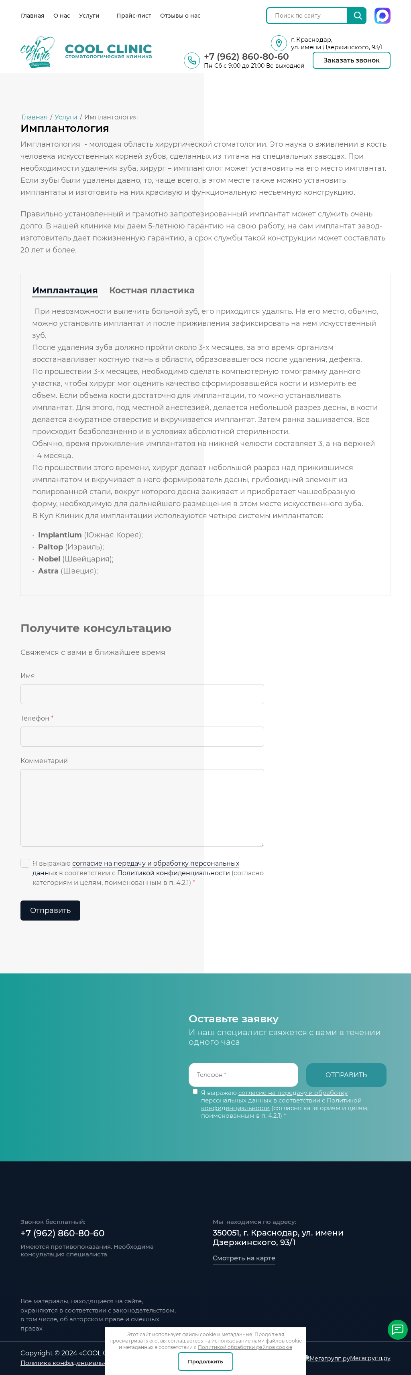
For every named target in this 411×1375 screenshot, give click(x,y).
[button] (352, 60)
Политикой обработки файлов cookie (245, 1347)
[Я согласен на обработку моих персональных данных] (24, 863)
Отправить (50, 910)
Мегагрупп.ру (370, 1358)
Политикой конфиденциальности (173, 873)
